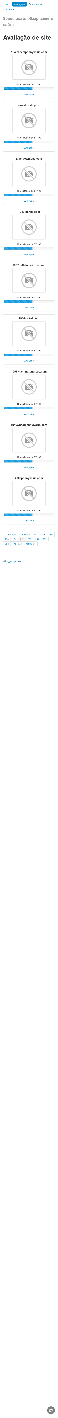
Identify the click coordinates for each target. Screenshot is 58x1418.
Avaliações (19, 4)
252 (22, 539)
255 (45, 539)
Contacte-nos (35, 4)
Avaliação (29, 94)
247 (35, 534)
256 (7, 543)
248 (43, 534)
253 (29, 539)
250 (7, 539)
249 (51, 534)
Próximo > (17, 543)
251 (14, 539)
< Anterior (25, 534)
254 (37, 539)
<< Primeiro (10, 534)
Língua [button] (8, 9)
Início (7, 4)
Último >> (31, 543)
